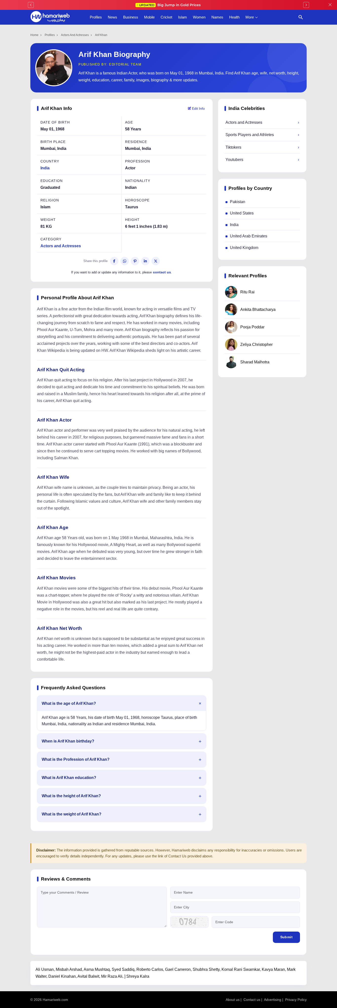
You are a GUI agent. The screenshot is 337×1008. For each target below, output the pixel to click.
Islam (182, 17)
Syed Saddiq (123, 969)
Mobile (149, 17)
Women (199, 17)
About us (233, 1000)
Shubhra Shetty (206, 969)
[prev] (31, 5)
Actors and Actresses (75, 35)
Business (130, 17)
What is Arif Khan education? (69, 778)
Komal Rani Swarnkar (241, 969)
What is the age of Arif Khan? (69, 703)
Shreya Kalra (137, 976)
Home (34, 35)
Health (234, 17)
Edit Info (198, 108)
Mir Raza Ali (111, 976)
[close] (330, 5)
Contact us (251, 1000)
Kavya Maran (273, 969)
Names (217, 17)
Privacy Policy (296, 1000)
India (45, 168)
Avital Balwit (88, 976)
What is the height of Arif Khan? (71, 796)
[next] (306, 5)
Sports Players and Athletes (262, 135)
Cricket (166, 17)
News (112, 17)
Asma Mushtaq (97, 969)
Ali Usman (45, 969)
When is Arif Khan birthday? (68, 741)
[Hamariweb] (50, 17)
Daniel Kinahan (62, 976)
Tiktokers (262, 147)
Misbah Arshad (69, 969)
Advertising (272, 1000)
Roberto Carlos (149, 969)
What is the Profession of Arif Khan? (76, 759)
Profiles (96, 17)
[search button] (301, 17)
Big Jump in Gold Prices (170, 5)
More (249, 17)
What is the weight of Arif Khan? (71, 814)
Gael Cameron (178, 969)
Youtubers (262, 160)
